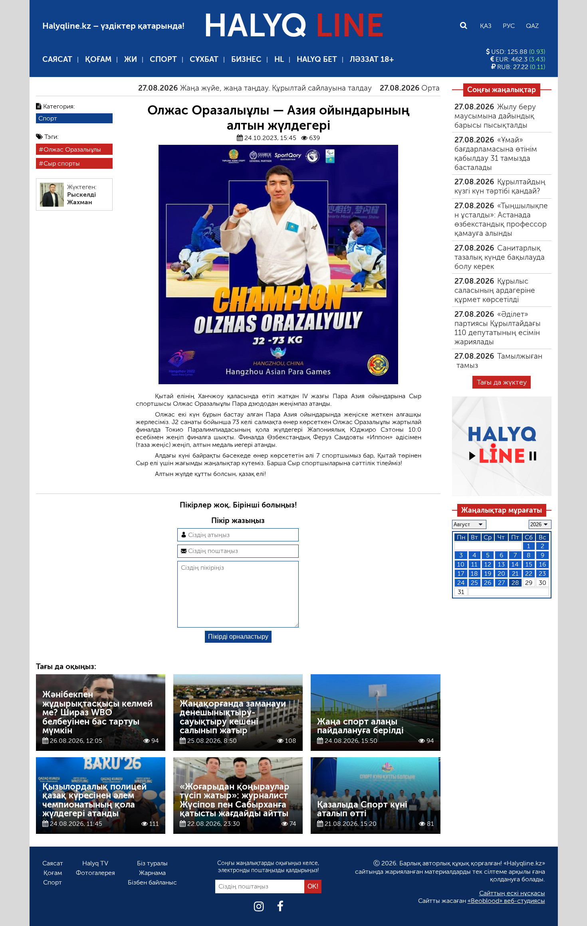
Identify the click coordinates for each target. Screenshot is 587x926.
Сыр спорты (62, 163)
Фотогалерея (95, 873)
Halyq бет (317, 59)
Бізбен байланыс (152, 882)
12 (487, 564)
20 (501, 573)
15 (529, 564)
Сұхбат (204, 59)
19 (487, 573)
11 (474, 564)
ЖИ (130, 59)
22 (528, 573)
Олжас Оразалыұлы (72, 149)
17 (461, 573)
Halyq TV (95, 863)
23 (542, 573)
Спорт (163, 59)
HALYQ (293, 25)
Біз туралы (152, 863)
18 (474, 573)
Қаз (486, 26)
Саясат (57, 59)
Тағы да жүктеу (502, 382)
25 (474, 582)
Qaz (532, 26)
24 (461, 582)
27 (501, 582)
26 (487, 582)
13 (501, 564)
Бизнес (246, 59)
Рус (509, 26)
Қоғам (98, 59)
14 (515, 564)
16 (542, 564)
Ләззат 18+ (372, 59)
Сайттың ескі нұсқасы (512, 893)
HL (279, 59)
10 (460, 564)
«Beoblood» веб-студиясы (506, 900)
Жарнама (152, 873)
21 (515, 573)
